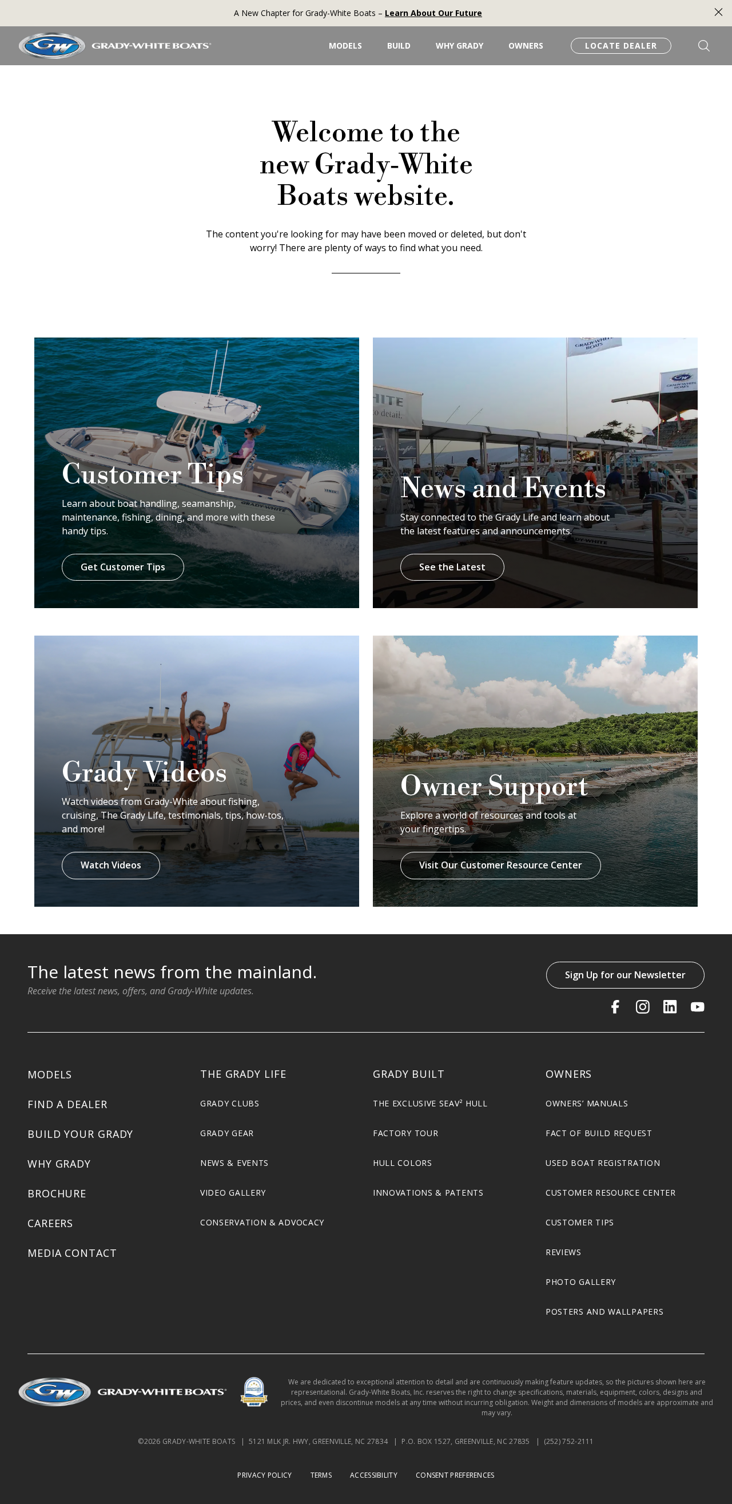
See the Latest (452, 567)
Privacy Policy (264, 1475)
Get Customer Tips (123, 567)
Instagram (643, 1007)
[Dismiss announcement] (718, 13)
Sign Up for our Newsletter (625, 975)
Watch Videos (111, 865)
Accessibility (373, 1475)
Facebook (615, 1007)
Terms (321, 1475)
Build (399, 45)
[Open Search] (704, 45)
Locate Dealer (621, 45)
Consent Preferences (455, 1475)
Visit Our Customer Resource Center (500, 865)
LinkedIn (670, 1007)
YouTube (698, 1007)
